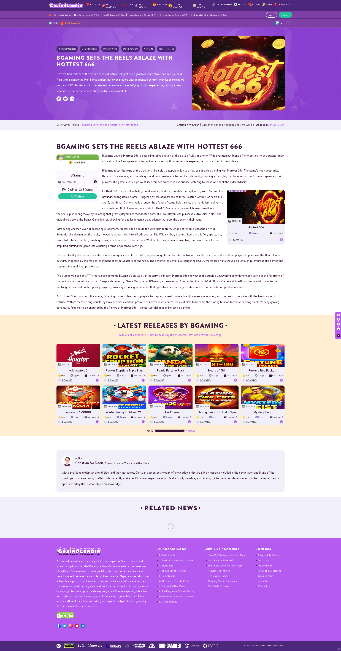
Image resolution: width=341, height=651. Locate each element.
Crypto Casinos (177, 5)
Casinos (95, 4)
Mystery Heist (262, 412)
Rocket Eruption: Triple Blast (124, 370)
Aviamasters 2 (78, 370)
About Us (263, 581)
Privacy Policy (265, 565)
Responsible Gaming (269, 555)
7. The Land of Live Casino (172, 586)
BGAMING (237, 239)
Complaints (285, 4)
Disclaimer (263, 560)
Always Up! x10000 (78, 412)
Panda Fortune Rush (170, 370)
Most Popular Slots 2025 (221, 560)
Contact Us (264, 586)
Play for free (255, 205)
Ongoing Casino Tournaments (224, 581)
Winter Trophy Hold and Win (124, 412)
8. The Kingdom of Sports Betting (177, 591)
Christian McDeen (188, 125)
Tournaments (224, 4)
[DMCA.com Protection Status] (65, 617)
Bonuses (161, 4)
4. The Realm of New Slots (173, 570)
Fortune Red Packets (262, 370)
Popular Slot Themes (219, 570)
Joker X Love (170, 412)
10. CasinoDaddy (168, 601)
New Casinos (111, 5)
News (269, 4)
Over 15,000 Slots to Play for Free (226, 555)
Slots (129, 4)
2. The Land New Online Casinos (176, 560)
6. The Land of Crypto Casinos (175, 581)
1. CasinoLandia (167, 555)
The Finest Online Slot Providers (225, 565)
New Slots (142, 5)
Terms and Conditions (269, 570)
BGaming (78, 175)
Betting (242, 4)
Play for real (255, 208)
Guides (256, 4)
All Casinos (77, 196)
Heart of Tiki (216, 370)
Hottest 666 (256, 227)
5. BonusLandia (167, 575)
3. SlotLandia (166, 565)
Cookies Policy (266, 575)
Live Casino (201, 5)
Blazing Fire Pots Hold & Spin (216, 412)
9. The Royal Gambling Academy (176, 596)
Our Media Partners (218, 586)
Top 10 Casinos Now (73, 23)
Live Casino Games (218, 575)
